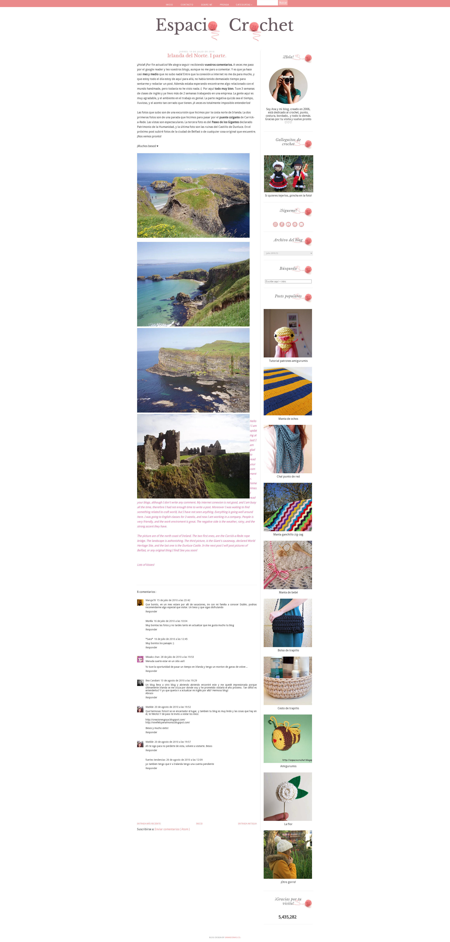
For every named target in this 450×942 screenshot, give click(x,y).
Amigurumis (288, 766)
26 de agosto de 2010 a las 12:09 (184, 759)
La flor (288, 824)
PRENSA (224, 5)
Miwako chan (153, 657)
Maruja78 (151, 600)
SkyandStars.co (232, 937)
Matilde (149, 707)
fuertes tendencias (155, 759)
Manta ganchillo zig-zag (288, 534)
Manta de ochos (288, 418)
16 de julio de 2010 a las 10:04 (170, 621)
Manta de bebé (288, 592)
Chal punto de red (288, 476)
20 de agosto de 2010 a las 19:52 (173, 707)
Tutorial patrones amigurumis (288, 361)
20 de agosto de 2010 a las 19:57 (173, 741)
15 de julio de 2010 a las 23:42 (173, 600)
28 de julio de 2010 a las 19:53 (177, 657)
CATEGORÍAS (243, 5)
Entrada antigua (247, 823)
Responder (151, 611)
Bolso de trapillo (288, 650)
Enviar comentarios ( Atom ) (172, 829)
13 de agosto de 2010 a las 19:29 (179, 680)
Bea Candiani (153, 680)
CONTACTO (187, 5)
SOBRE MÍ (206, 5)
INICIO (169, 5)
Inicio (199, 823)
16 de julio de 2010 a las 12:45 (171, 639)
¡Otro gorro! (288, 882)
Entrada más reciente (149, 823)
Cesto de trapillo (288, 708)
